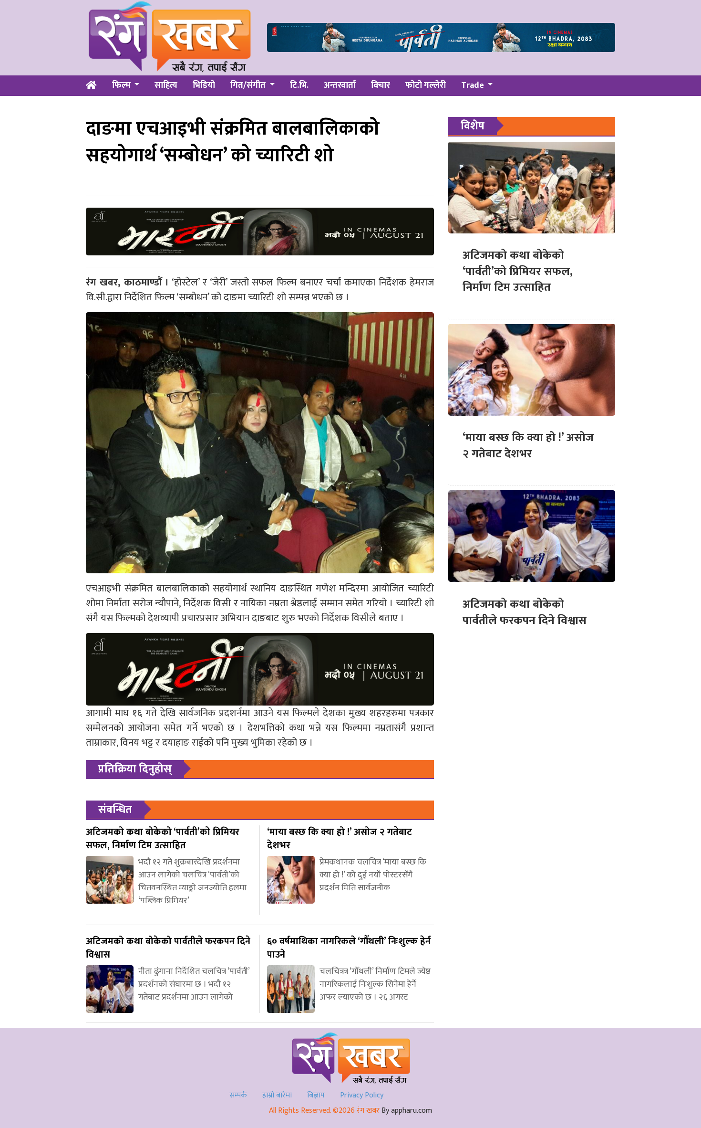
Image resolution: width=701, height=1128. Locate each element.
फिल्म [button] (122, 85)
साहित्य (166, 85)
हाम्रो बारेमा (277, 1095)
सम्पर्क (238, 1095)
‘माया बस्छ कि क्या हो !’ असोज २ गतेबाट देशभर (528, 446)
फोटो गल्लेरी (425, 85)
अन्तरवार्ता (340, 85)
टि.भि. (299, 85)
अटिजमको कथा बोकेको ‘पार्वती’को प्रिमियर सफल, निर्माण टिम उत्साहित (518, 271)
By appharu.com (406, 1110)
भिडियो (204, 85)
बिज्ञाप (316, 1095)
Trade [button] (473, 85)
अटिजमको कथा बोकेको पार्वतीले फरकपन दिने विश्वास (525, 612)
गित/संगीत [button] (249, 85)
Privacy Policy (361, 1095)
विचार (380, 85)
